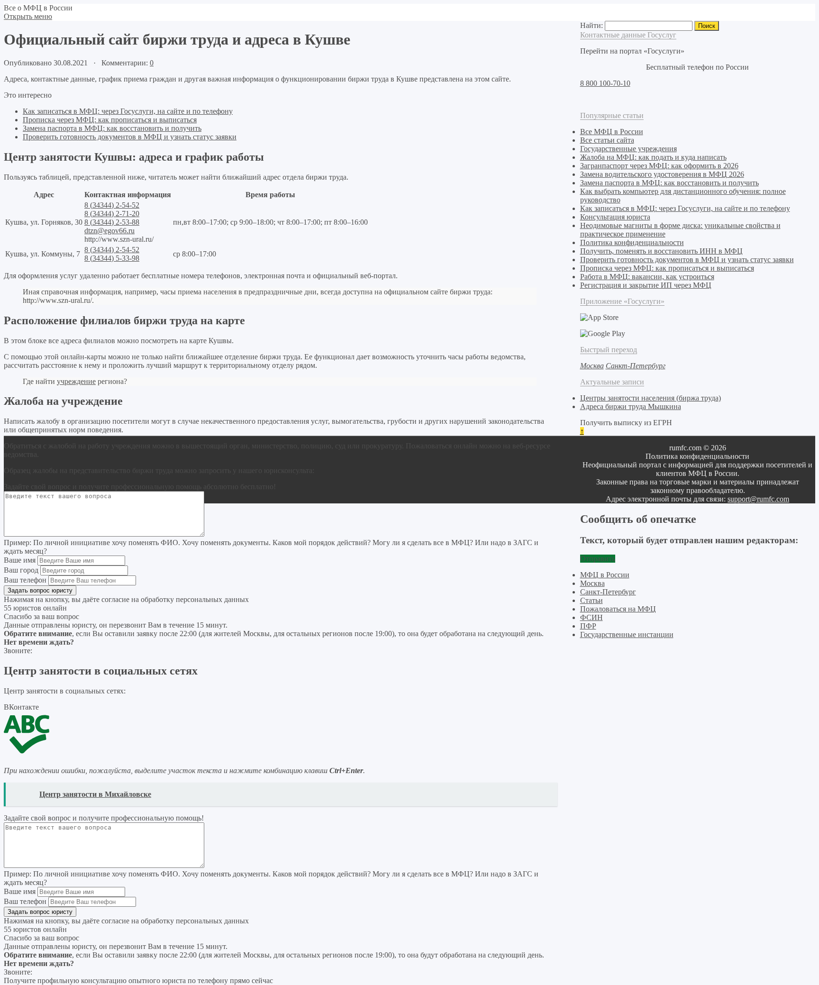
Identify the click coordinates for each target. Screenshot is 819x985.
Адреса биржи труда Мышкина (630, 406)
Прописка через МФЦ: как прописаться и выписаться (110, 120)
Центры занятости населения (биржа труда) (650, 398)
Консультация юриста (615, 217)
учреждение (76, 381)
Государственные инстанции (626, 634)
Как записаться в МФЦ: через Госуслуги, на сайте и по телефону (128, 111)
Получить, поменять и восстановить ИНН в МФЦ (661, 251)
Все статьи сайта (607, 140)
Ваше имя (20, 560)
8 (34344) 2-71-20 (111, 214)
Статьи (591, 600)
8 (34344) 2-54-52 (111, 205)
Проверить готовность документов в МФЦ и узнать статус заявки (130, 137)
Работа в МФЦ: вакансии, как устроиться (647, 277)
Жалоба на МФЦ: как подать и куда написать (653, 157)
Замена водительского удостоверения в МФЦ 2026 (662, 174)
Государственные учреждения (628, 149)
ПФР (588, 626)
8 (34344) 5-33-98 (111, 258)
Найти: (591, 25)
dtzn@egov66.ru (109, 231)
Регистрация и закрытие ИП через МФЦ (645, 285)
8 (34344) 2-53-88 (111, 222)
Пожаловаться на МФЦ (618, 609)
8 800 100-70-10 (605, 83)
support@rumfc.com (758, 499)
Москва (592, 583)
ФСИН (591, 617)
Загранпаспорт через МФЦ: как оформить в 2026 (659, 166)
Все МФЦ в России (611, 132)
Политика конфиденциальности (632, 242)
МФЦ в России (604, 575)
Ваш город (21, 570)
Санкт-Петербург (608, 592)
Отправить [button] (597, 559)
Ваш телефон (25, 580)
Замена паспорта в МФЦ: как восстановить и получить (112, 128)
